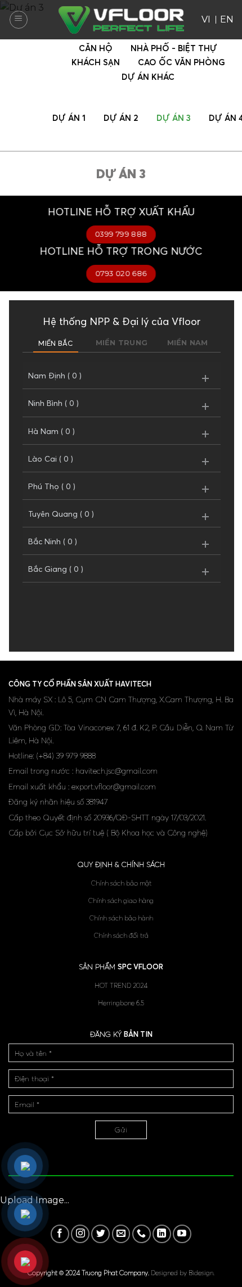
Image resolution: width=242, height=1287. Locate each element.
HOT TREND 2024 (121, 985)
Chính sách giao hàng (121, 900)
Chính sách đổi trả (121, 935)
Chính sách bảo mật (121, 883)
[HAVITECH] (121, 20)
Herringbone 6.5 (121, 1003)
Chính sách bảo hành (121, 918)
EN (227, 19)
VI (205, 19)
